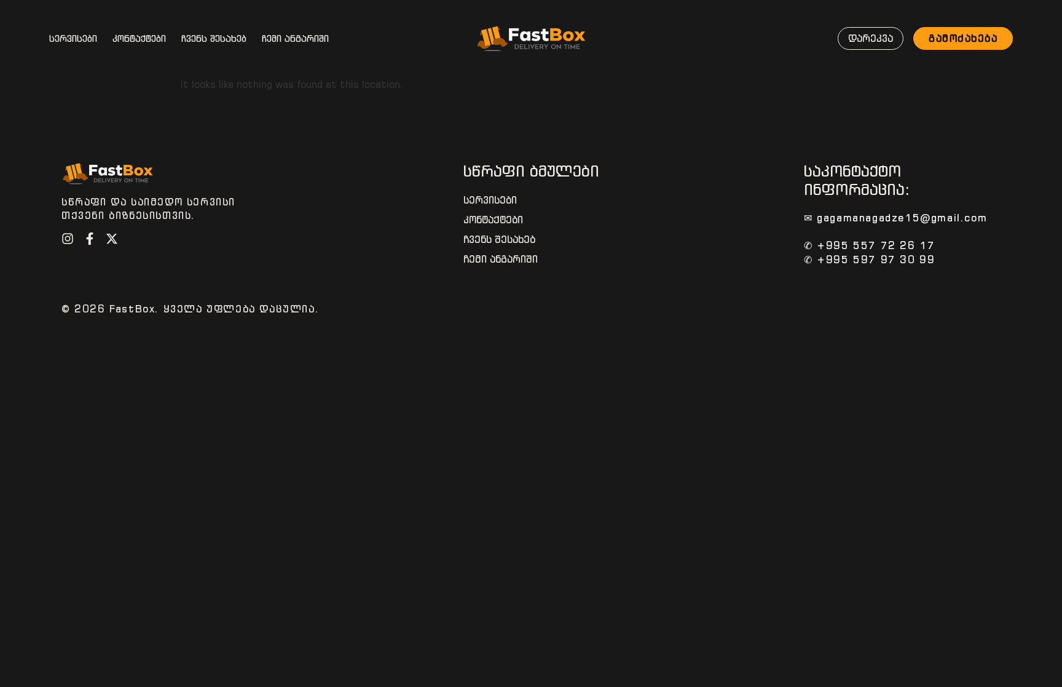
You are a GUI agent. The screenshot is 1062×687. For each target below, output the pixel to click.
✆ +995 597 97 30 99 (869, 259)
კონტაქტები (139, 38)
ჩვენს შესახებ (213, 38)
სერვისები (73, 38)
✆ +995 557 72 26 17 (869, 245)
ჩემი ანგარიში (295, 38)
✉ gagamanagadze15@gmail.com (895, 218)
